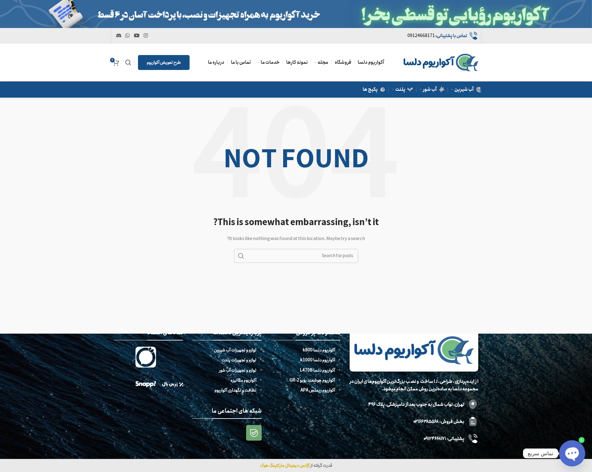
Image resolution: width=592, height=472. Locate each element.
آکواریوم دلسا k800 (319, 350)
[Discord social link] (118, 36)
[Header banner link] (296, 14)
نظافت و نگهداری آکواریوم (235, 390)
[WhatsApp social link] (127, 36)
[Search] (128, 62)
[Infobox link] (442, 35)
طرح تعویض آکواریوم (164, 62)
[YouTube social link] (136, 36)
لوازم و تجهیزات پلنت (239, 360)
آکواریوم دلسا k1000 (317, 360)
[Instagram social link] (145, 36)
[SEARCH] (241, 256)
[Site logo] (441, 62)
